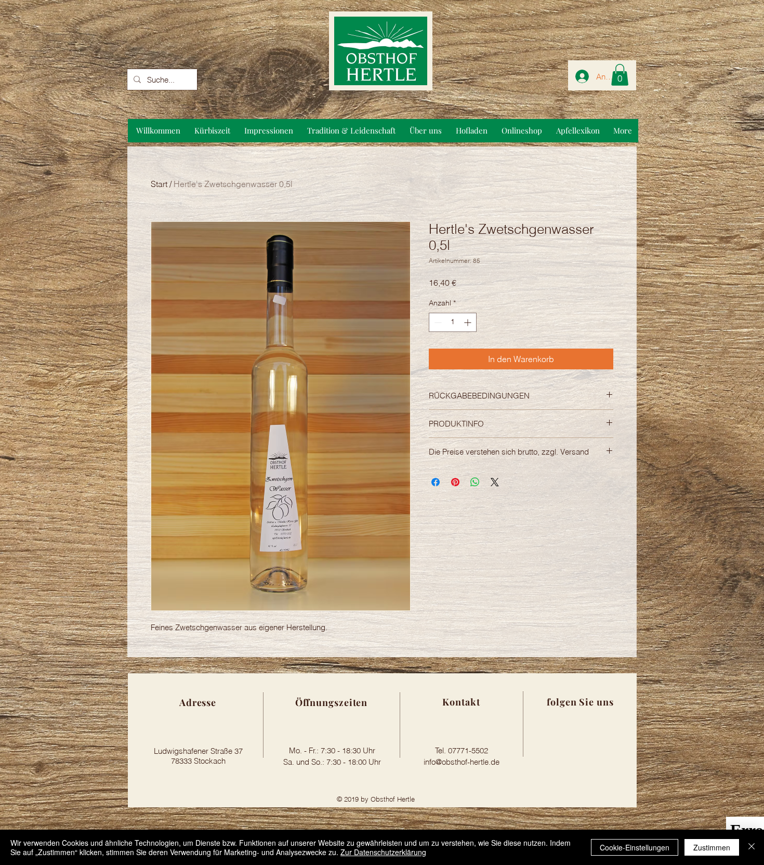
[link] (620, 75)
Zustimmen (711, 847)
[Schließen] (751, 847)
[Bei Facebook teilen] (435, 482)
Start (159, 184)
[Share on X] (495, 482)
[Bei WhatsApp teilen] (475, 482)
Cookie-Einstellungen (634, 847)
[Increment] (468, 322)
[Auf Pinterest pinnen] (455, 482)
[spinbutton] (452, 322)
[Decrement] (436, 322)
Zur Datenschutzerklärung (383, 852)
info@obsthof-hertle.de (461, 762)
